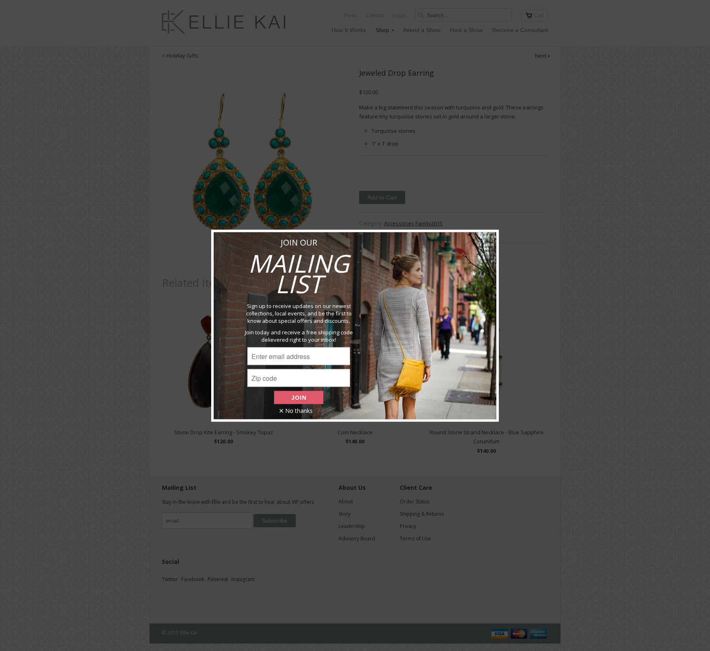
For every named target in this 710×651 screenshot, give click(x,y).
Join (299, 397)
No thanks (299, 410)
